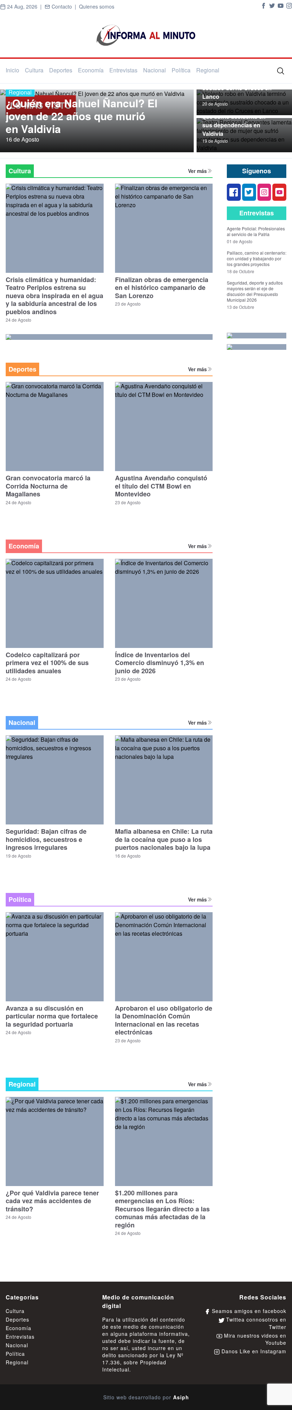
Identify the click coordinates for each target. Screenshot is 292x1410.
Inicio (12, 70)
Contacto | (64, 6)
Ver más (197, 170)
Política (181, 70)
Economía (91, 70)
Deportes (60, 70)
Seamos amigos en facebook (248, 1310)
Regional (207, 70)
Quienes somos (96, 6)
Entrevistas (123, 70)
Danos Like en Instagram (253, 1351)
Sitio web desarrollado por (146, 1397)
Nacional (154, 70)
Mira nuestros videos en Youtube (254, 1339)
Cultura (34, 70)
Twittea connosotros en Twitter (255, 1323)
